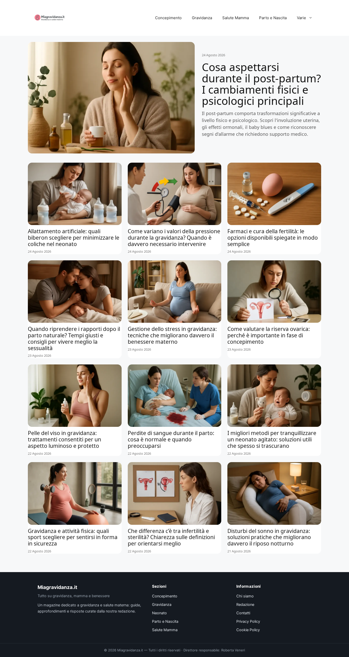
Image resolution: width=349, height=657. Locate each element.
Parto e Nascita (273, 17)
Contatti (243, 613)
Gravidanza (202, 17)
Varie (301, 17)
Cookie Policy (248, 630)
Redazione (245, 604)
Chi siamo (245, 596)
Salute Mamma (235, 17)
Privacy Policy (248, 621)
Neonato (159, 613)
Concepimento (168, 17)
